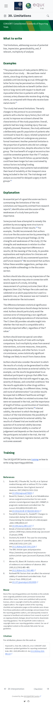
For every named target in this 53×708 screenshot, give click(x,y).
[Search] (45, 16)
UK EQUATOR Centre (31, 696)
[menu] (6, 6)
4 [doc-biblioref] (36, 227)
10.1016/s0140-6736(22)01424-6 (25, 511)
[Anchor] (24, 38)
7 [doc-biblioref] (9, 331)
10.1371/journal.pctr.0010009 (24, 582)
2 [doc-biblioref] (11, 180)
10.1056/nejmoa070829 (22, 493)
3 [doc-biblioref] (10, 208)
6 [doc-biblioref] (22, 260)
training (34, 459)
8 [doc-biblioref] (34, 408)
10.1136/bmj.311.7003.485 (23, 570)
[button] (5, 16)
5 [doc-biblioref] (37, 227)
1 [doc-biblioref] (16, 102)
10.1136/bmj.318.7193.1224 (23, 546)
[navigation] (25, 16)
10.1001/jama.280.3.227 (22, 526)
